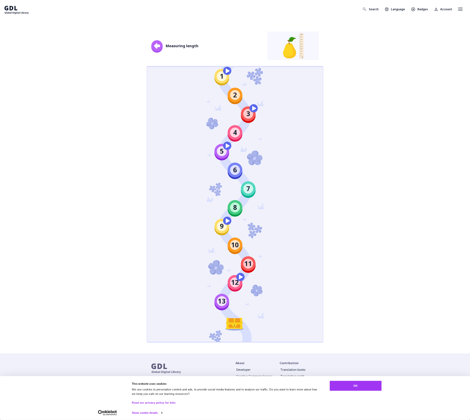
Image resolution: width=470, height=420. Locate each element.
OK (355, 385)
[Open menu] (460, 9)
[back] (157, 46)
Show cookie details (145, 412)
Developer (243, 370)
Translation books (293, 370)
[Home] (16, 9)
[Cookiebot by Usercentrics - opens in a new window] (107, 413)
